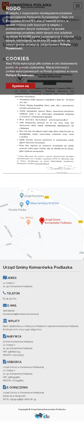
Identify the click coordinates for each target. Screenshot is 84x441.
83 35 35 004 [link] (9, 298)
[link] (42, 118)
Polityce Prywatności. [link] (20, 75)
